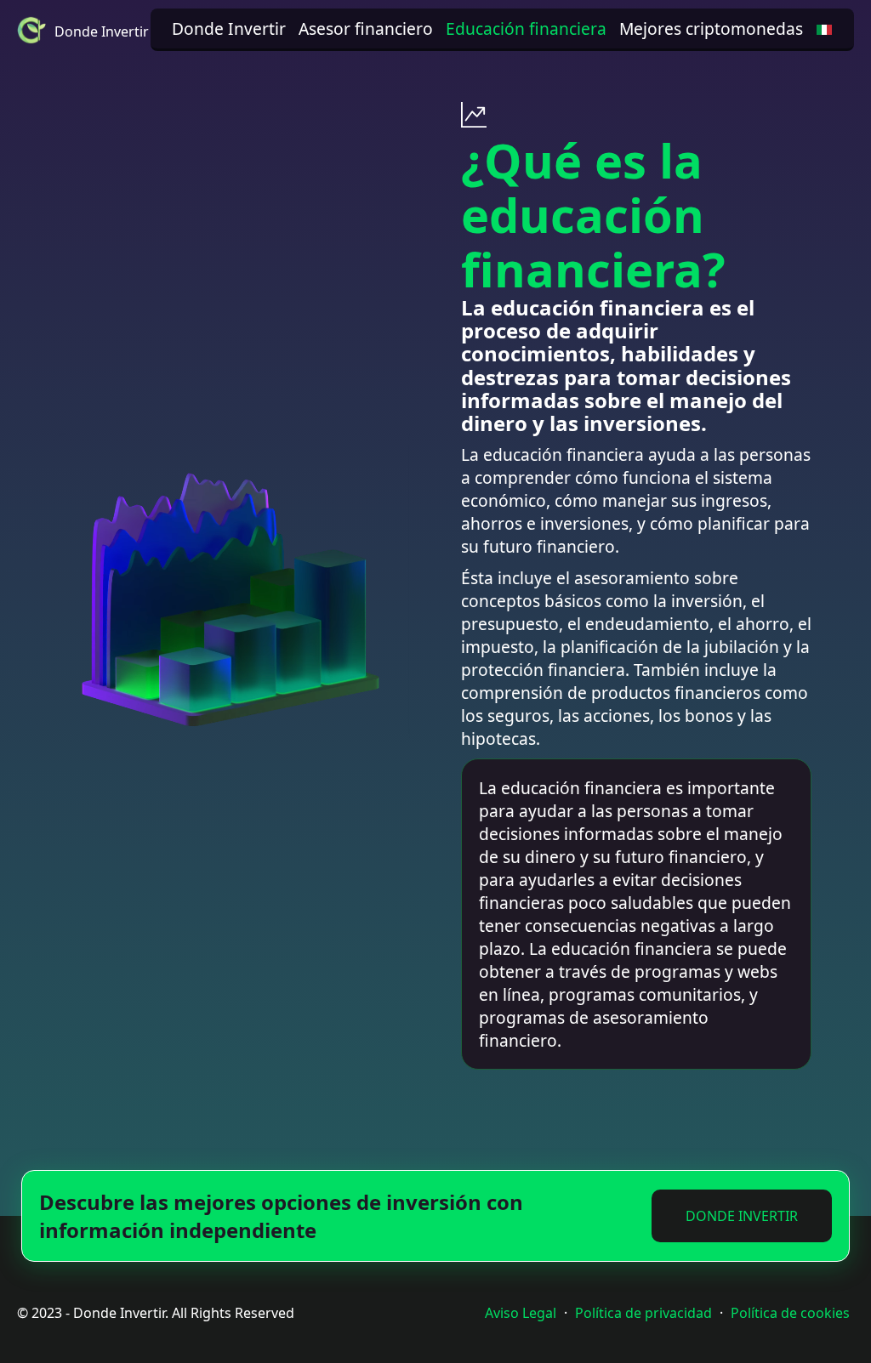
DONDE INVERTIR (742, 1216)
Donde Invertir (229, 28)
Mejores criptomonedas (711, 28)
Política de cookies (790, 1312)
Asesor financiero (366, 28)
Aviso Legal (520, 1312)
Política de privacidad (643, 1312)
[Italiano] (824, 28)
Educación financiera (526, 28)
